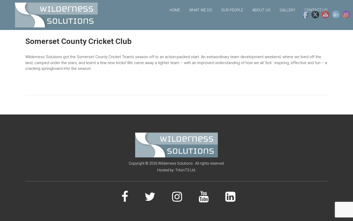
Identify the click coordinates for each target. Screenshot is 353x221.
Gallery (287, 10)
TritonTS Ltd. (185, 170)
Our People (232, 10)
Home (175, 10)
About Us (261, 10)
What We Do (200, 10)
